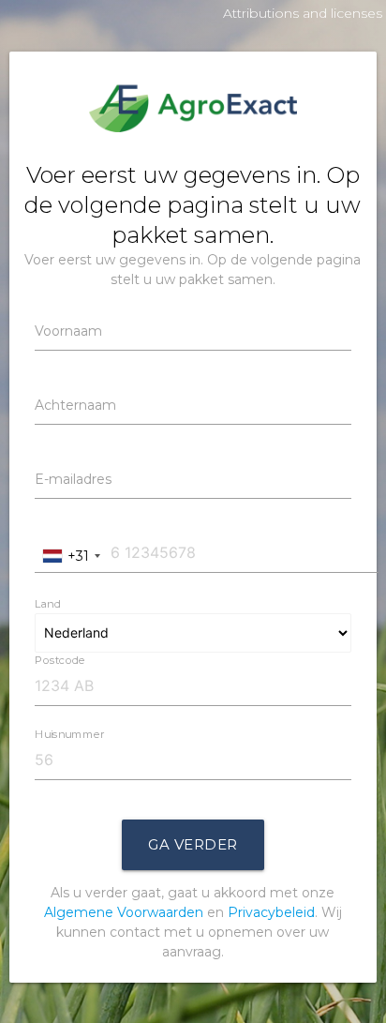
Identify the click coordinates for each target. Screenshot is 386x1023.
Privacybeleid (271, 912)
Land (48, 603)
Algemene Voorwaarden (123, 912)
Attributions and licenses (302, 13)
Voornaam (68, 331)
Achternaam (75, 405)
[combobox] (71, 556)
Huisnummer (69, 733)
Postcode (60, 659)
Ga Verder (193, 844)
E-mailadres (73, 479)
